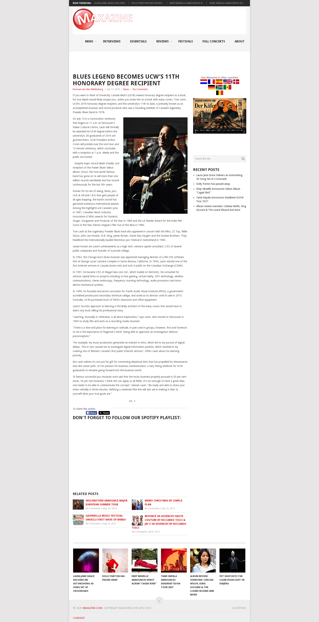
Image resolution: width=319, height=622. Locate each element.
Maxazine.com (92, 607)
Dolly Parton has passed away (213, 183)
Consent (79, 617)
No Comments (140, 89)
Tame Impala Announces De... (226, 3)
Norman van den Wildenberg (88, 89)
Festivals (185, 41)
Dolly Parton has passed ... (147, 3)
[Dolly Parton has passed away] (115, 561)
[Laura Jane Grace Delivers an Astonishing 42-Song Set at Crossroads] (86, 561)
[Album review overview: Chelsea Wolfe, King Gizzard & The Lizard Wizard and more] (203, 561)
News (89, 41)
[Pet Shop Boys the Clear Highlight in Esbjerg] (232, 561)
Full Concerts (214, 41)
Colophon (239, 607)
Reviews (162, 41)
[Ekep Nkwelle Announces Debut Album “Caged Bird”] (144, 561)
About (239, 41)
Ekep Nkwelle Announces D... (186, 3)
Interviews (112, 41)
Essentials (138, 41)
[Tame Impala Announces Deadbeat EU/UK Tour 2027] (174, 561)
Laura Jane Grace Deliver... (110, 3)
